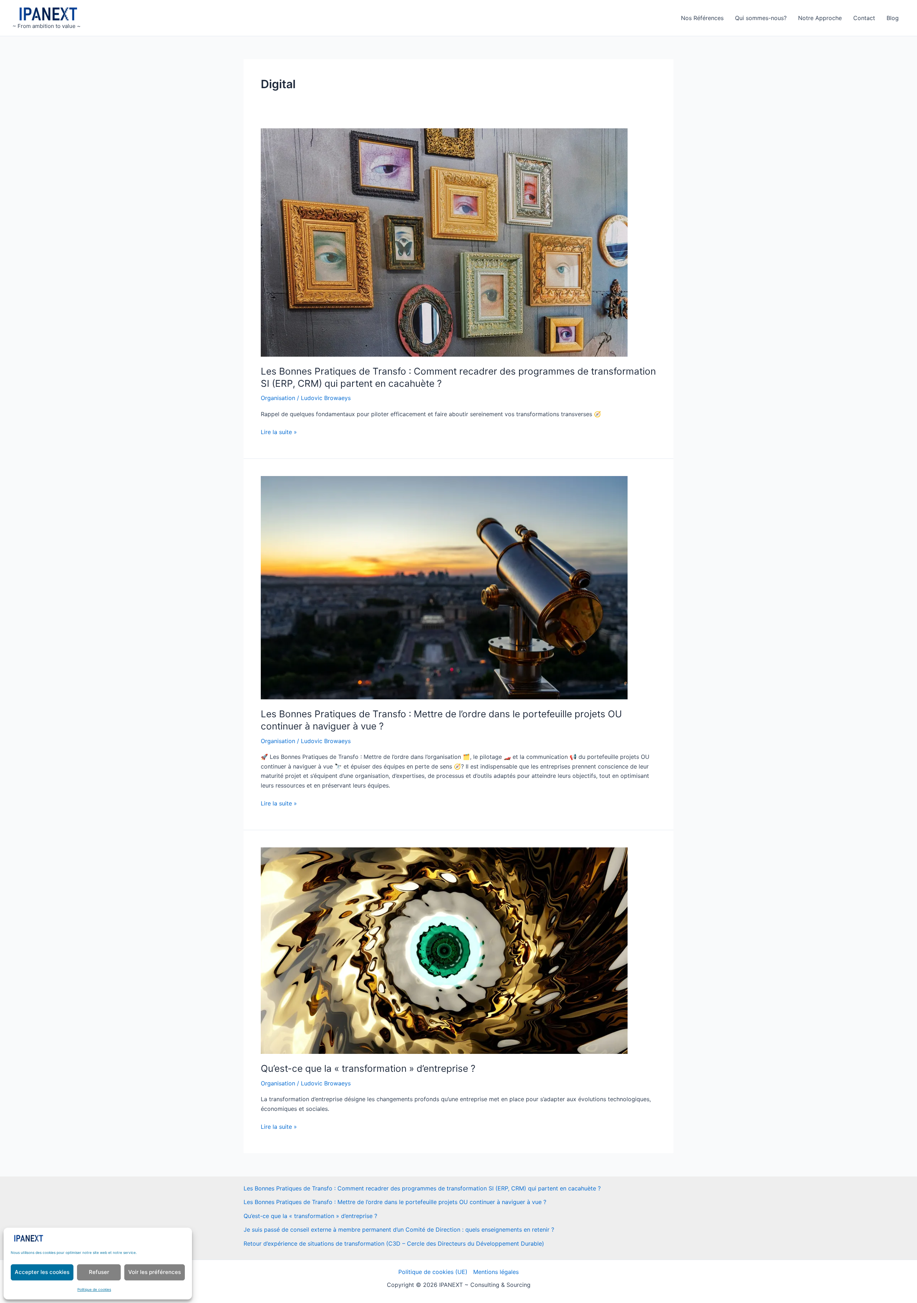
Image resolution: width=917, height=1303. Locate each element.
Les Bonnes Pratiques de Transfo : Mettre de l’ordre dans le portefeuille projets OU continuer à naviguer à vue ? (395, 1201)
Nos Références (702, 18)
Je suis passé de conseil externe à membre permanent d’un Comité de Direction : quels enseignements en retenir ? (399, 1229)
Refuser (99, 1272)
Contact (864, 18)
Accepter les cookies (42, 1272)
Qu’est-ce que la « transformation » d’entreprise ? (368, 1068)
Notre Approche (820, 18)
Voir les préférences (154, 1272)
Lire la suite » (279, 432)
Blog (893, 18)
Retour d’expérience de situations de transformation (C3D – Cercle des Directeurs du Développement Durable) (394, 1243)
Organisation (278, 397)
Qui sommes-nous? (761, 18)
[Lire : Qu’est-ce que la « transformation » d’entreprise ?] (444, 950)
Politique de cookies (94, 1289)
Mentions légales (496, 1271)
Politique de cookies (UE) (432, 1271)
